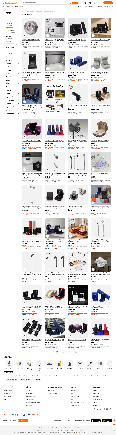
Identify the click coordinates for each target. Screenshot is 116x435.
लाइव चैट (72, 393)
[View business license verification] (72, 432)
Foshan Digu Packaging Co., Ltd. (30, 346)
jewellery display (78, 375)
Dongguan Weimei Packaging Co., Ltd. (31, 147)
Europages (81, 427)
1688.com (41, 427)
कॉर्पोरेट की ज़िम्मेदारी (7, 396)
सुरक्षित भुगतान (28, 390)
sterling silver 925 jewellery (36, 375)
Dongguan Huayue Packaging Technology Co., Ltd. (78, 246)
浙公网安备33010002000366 (83, 432)
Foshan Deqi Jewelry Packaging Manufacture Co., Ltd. (78, 79)
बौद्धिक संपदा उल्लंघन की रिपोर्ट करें (77, 402)
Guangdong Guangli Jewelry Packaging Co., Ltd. (55, 147)
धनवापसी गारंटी (29, 393)
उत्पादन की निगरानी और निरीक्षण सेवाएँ (33, 402)
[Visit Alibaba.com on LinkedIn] (97, 409)
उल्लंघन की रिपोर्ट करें (75, 405)
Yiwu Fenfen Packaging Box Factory (99, 213)
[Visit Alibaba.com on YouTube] (107, 409)
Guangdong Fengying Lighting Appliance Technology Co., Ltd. (32, 46)
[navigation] (12, 182)
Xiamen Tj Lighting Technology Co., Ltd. (54, 180)
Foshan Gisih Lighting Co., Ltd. (29, 279)
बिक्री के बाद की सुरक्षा (30, 399)
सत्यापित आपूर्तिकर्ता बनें (98, 399)
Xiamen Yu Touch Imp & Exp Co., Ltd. (31, 112)
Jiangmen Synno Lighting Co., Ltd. (30, 180)
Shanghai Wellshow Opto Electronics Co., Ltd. (32, 213)
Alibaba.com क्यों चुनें (7, 390)
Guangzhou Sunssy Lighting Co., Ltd (77, 279)
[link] (114, 420)
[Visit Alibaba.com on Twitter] (101, 409)
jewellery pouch (67, 375)
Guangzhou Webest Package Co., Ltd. (31, 79)
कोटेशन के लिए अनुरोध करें (53, 393)
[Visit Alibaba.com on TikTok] (110, 409)
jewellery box (9, 375)
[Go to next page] (79, 352)
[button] (71, 3)
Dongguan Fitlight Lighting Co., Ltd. (53, 46)
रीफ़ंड (72, 399)
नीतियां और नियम (29, 405)
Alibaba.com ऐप (72, 420)
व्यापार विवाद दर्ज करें (75, 396)
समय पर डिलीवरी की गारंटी (31, 396)
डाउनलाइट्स (46, 11)
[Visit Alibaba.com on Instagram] (104, 409)
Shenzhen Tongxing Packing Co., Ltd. (77, 346)
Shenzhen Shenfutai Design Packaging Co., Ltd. (101, 180)
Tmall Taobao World (50, 427)
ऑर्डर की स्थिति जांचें (97, 396)
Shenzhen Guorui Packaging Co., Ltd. (100, 112)
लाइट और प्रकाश (30, 11)
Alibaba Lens (9, 420)
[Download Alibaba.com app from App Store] (96, 420)
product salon (38, 379)
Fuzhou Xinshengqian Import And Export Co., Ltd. (101, 346)
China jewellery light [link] (57, 11)
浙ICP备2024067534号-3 (98, 432)
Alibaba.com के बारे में (8, 387)
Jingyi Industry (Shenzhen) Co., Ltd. (99, 147)
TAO (70, 427)
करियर (4, 399)
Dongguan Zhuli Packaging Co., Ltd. (53, 213)
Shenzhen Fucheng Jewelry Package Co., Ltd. (78, 46)
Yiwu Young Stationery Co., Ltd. (52, 346)
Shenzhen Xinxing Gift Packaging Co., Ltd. (78, 313)
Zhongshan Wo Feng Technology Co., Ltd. (55, 79)
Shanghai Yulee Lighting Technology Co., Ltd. (101, 279)
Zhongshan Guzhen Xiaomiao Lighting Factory (78, 180)
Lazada (58, 427)
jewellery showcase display (53, 375)
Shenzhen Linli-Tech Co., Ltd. (98, 246)
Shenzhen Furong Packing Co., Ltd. (99, 313)
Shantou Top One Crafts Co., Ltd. (99, 79)
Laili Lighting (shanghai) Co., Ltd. (76, 147)
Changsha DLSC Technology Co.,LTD (77, 213)
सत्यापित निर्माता (51, 390)
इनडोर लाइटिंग (39, 11)
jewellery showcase (25, 379)
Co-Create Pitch (7, 393)
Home (23, 11)
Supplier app (63, 420)
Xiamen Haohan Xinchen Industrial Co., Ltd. (32, 246)
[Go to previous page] (53, 352)
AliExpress (35, 427)
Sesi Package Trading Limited (29, 313)
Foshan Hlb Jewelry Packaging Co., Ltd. (100, 46)
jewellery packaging (21, 375)
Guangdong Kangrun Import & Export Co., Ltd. (55, 279)
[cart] (90, 3)
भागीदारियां (95, 402)
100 (76, 352)
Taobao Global (64, 427)
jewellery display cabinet (92, 375)
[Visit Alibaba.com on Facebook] (94, 409)
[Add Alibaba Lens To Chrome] (23, 420)
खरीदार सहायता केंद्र (75, 390)
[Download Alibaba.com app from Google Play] (107, 420)
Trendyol (75, 427)
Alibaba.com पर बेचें (97, 390)
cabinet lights (105, 375)
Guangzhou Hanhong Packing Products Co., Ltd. (55, 246)
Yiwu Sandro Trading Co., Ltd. (52, 313)
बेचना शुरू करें (96, 393)
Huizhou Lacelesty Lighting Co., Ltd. (76, 112)
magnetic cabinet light (12, 379)
